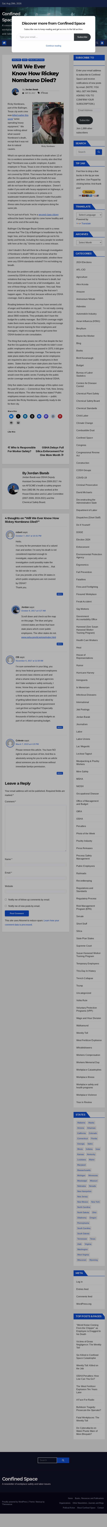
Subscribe (82, 37)
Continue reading (53, 46)
